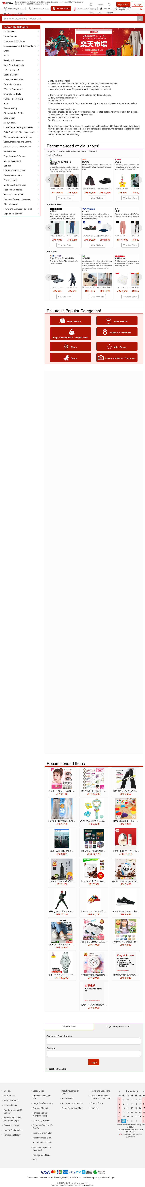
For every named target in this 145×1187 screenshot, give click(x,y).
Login (139, 4)
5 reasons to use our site (42, 1097)
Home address (10, 1105)
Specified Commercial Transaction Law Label (100, 1097)
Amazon (107, 8)
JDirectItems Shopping (86, 8)
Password (51, 1048)
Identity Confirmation (13, 1130)
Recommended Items (42, 1142)
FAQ (35, 1159)
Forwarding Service (16, 8)
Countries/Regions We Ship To (43, 1126)
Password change (12, 1125)
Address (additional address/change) (12, 1119)
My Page (7, 1090)
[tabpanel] (94, 42)
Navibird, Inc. (89, 1185)
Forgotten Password (57, 1068)
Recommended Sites (16, 14)
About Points (67, 1098)
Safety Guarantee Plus (72, 1108)
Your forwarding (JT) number (13, 1111)
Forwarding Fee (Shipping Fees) (40, 1114)
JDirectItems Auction (40, 8)
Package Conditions (41, 1154)
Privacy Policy (96, 1103)
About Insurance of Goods (70, 1092)
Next (138, 179)
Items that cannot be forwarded (42, 1148)
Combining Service (41, 1120)
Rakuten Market (63, 8)
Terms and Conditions (100, 1090)
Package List (9, 1095)
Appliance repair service (72, 1103)
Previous (48, 179)
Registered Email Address (59, 1036)
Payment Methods (41, 1108)
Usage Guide (38, 1090)
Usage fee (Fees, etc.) (43, 1103)
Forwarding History (12, 1134)
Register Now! (123, 4)
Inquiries (94, 1108)
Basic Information (11, 1100)
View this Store (65, 198)
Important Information (42, 1132)
